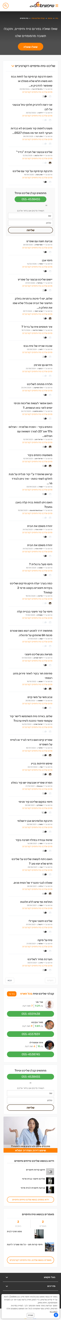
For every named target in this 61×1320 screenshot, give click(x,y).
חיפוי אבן (47, 260)
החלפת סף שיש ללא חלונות (36, 902)
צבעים (50, 18)
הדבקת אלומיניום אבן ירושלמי (34, 821)
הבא (10, 980)
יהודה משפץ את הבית (39, 526)
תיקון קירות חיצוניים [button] (35, 1169)
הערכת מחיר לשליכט (40, 959)
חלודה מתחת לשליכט (39, 384)
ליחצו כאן (53, 1311)
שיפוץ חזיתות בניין (41, 763)
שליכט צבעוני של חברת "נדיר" (34, 152)
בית (56, 18)
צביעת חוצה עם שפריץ (39, 241)
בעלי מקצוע (49, 1277)
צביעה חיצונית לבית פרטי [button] (33, 1187)
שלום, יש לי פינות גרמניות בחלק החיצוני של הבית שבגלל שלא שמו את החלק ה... (32, 303)
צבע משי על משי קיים (40, 697)
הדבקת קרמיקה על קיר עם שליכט (32, 171)
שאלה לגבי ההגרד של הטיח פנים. (32, 882)
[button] (5, 5)
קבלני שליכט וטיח (38, 18)
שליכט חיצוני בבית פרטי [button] (33, 1178)
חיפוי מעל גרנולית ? (40, 564)
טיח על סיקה (45, 940)
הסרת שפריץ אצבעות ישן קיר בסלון (31, 782)
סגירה (30, 1315)
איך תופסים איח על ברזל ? (36, 326)
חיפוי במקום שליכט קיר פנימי (35, 801)
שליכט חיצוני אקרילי (40, 921)
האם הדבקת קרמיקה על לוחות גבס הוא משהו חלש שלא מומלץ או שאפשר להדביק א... (31, 81)
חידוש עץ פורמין (43, 365)
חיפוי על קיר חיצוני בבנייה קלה (34, 611)
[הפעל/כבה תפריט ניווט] (56, 5)
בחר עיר (12, 994)
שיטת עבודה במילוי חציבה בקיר (33, 840)
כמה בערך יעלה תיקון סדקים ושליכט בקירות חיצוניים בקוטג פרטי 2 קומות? (31, 588)
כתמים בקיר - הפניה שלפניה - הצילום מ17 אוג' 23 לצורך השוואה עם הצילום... (30, 431)
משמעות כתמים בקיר (39, 455)
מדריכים (51, 1286)
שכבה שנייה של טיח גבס (38, 346)
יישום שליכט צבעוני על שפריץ (35, 279)
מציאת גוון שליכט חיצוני (38, 654)
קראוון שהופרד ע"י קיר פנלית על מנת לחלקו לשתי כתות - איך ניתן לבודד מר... (30, 478)
